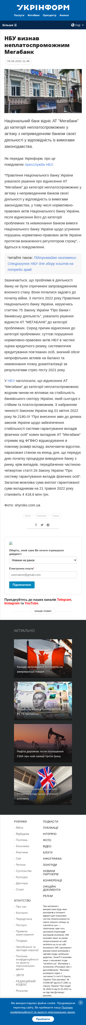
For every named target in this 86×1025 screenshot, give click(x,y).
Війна (19, 827)
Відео (47, 846)
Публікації (50, 827)
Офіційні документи (51, 888)
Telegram (64, 599)
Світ (18, 858)
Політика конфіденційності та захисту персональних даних (27, 963)
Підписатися (22, 584)
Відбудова (22, 833)
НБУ (12, 381)
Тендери (21, 940)
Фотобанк (34, 15)
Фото (47, 840)
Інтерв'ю (49, 834)
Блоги (47, 852)
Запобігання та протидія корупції (27, 948)
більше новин (43, 611)
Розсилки (22, 990)
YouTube (31, 603)
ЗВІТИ (20, 975)
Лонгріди (50, 864)
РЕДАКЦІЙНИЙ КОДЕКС (26, 983)
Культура (22, 877)
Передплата (24, 918)
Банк (27, 515)
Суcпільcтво (24, 870)
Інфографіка (52, 858)
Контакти (22, 912)
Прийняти (43, 1019)
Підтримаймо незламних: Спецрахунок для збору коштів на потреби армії (42, 264)
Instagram (12, 603)
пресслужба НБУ (39, 165)
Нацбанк (41, 515)
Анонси (64, 15)
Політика (21, 840)
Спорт (20, 889)
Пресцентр (49, 15)
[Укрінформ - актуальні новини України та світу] (43, 7)
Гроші (56, 515)
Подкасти (50, 821)
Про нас (21, 906)
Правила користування (25, 933)
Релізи (48, 896)
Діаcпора (22, 883)
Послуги (19, 15)
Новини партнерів (50, 872)
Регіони (21, 864)
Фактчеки (22, 852)
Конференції (52, 880)
